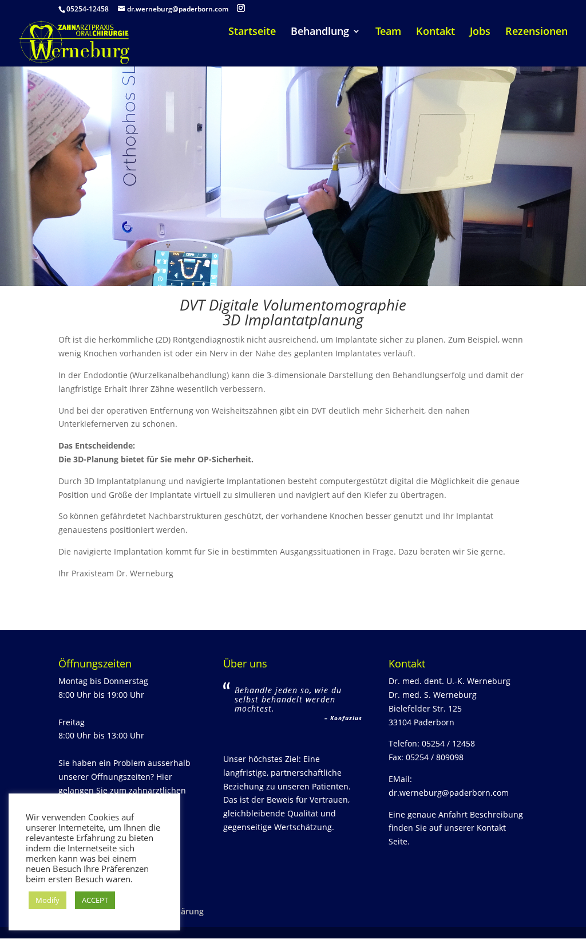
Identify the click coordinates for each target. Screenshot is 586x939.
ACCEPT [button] (95, 900)
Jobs (480, 32)
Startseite (252, 32)
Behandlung (320, 32)
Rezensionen (536, 32)
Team (388, 32)
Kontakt (435, 32)
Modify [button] (47, 900)
